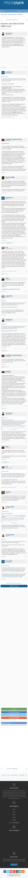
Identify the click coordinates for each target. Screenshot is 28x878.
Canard (8, 492)
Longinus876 (4, 462)
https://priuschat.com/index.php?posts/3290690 (12, 576)
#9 (26, 348)
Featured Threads (12, 14)
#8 (26, 315)
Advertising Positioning (11, 873)
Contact (14, 819)
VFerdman (9, 33)
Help (8, 775)
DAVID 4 (8, 371)
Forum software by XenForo (14, 874)
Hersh (3, 242)
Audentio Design (18, 875)
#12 (26, 441)
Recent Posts (19, 14)
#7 (26, 291)
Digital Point (19, 873)
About (14, 812)
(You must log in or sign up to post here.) (14, 583)
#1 (26, 67)
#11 (26, 405)
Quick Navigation (16, 822)
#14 (26, 487)
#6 (26, 271)
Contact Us (4, 775)
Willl (7, 278)
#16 (26, 530)
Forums (14, 814)
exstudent (9, 72)
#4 (26, 192)
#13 (26, 459)
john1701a (9, 296)
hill (7, 247)
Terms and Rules (14, 775)
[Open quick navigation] (26, 20)
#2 (26, 117)
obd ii (10, 28)
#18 (26, 578)
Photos (14, 817)
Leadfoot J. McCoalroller (14, 139)
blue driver (5, 28)
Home (14, 809)
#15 (26, 502)
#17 (26, 556)
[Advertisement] (14, 56)
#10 (26, 364)
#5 (26, 240)
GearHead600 (10, 177)
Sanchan (3, 350)
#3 (26, 172)
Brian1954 (9, 561)
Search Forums (4, 14)
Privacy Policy (21, 775)
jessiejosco (9, 197)
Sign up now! (14, 709)
